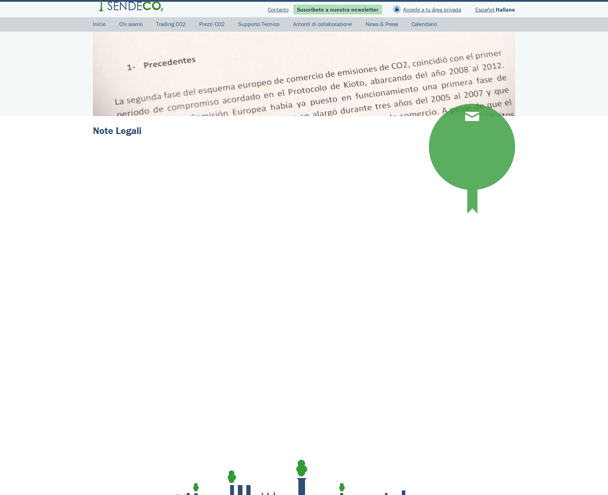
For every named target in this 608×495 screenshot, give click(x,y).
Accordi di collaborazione (322, 23)
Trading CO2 (170, 23)
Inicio (99, 23)
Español (485, 9)
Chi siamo (130, 23)
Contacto (278, 9)
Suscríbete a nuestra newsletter (338, 9)
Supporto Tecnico (258, 23)
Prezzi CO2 (211, 23)
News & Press (382, 23)
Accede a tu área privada (432, 9)
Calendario (424, 23)
